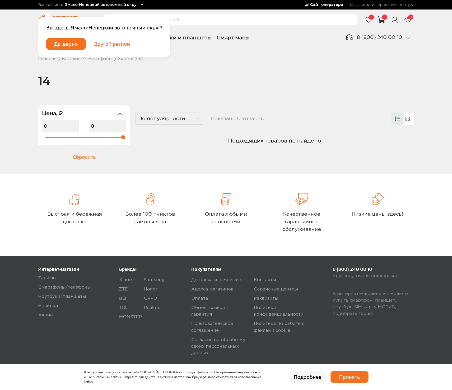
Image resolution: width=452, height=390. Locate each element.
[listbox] (169, 119)
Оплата (199, 298)
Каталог (71, 59)
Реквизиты (266, 298)
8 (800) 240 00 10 (379, 37)
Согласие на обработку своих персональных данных (218, 346)
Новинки (48, 306)
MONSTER (130, 317)
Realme (152, 308)
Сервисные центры (276, 289)
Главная (47, 59)
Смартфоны (98, 59)
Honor (151, 289)
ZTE (123, 289)
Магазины (360, 5)
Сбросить (84, 157)
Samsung (154, 280)
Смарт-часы (233, 37)
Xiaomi (125, 59)
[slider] (123, 137)
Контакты (265, 280)
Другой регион (112, 44)
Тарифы (47, 278)
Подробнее (308, 377)
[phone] (408, 37)
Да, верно (66, 44)
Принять (349, 377)
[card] (397, 119)
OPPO (150, 298)
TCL (123, 308)
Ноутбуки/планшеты (62, 297)
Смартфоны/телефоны (64, 287)
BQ (122, 298)
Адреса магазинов (212, 289)
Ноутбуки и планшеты (181, 37)
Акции (45, 315)
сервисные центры (394, 5)
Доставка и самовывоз (217, 280)
